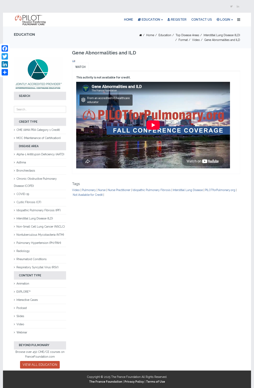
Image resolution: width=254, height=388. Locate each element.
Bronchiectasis (25, 170)
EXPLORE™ (23, 291)
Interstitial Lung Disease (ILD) (222, 35)
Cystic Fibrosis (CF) (28, 202)
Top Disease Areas (187, 35)
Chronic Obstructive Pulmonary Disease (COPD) (35, 182)
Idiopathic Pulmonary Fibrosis (152, 190)
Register (178, 19)
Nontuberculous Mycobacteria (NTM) (40, 234)
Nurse (102, 190)
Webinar (21, 332)
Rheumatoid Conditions (31, 259)
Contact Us (201, 19)
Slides (20, 316)
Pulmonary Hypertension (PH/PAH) (38, 242)
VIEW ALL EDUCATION (40, 365)
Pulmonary (89, 190)
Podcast (21, 308)
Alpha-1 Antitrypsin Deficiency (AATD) (40, 154)
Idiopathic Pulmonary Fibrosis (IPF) (38, 210)
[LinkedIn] (5, 64)
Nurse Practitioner (119, 190)
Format (183, 40)
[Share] (5, 72)
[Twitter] (5, 56)
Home (128, 19)
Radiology (23, 251)
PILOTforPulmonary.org (220, 190)
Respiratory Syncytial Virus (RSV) (37, 267)
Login (224, 19)
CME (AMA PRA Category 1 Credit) (38, 129)
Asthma (21, 162)
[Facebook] (5, 48)
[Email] (156, 61)
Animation (22, 283)
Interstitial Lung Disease (188, 190)
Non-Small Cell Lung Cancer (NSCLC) (40, 226)
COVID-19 (22, 194)
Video (196, 40)
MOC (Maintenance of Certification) (38, 138)
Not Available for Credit (88, 194)
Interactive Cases (27, 299)
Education (150, 19)
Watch (80, 67)
